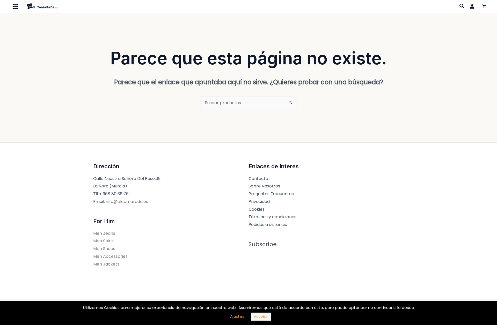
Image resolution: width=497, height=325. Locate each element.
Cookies (256, 209)
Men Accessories (110, 256)
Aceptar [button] (261, 316)
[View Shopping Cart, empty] (484, 7)
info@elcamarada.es (127, 202)
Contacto (258, 179)
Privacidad (259, 202)
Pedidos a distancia (267, 225)
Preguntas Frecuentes (271, 194)
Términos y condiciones (272, 217)
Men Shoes (104, 249)
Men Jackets (106, 264)
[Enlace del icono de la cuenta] (472, 6)
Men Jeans (104, 233)
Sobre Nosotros (264, 186)
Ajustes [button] (237, 316)
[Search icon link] (462, 6)
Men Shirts (103, 241)
